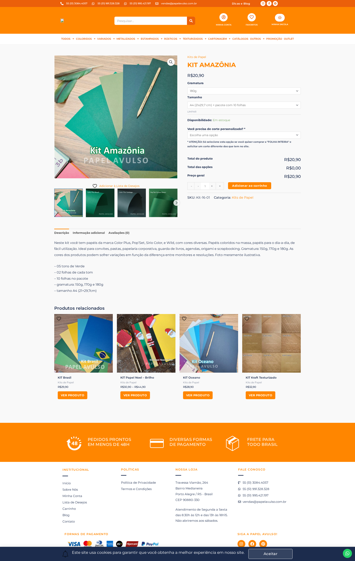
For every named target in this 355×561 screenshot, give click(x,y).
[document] (177, 280)
